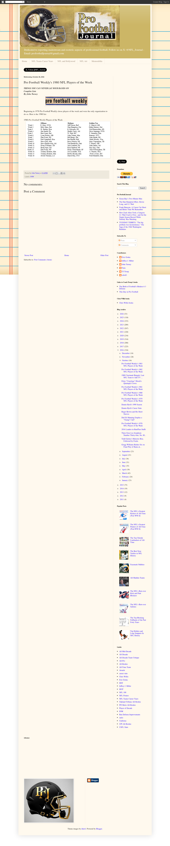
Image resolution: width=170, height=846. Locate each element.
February (125, 476)
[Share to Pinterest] (64, 173)
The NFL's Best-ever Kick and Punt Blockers (138, 593)
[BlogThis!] (56, 173)
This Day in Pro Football (128, 291)
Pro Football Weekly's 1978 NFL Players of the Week (132, 424)
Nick (124, 268)
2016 (122, 350)
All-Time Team (125, 667)
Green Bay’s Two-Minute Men (130, 198)
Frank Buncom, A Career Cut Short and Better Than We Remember (132, 208)
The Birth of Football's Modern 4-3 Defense (132, 287)
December (126, 353)
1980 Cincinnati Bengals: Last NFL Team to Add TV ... (133, 376)
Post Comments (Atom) (43, 259)
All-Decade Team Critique (129, 657)
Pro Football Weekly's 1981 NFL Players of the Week (132, 388)
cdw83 (124, 275)
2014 (122, 488)
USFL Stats (123, 727)
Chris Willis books (126, 302)
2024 (122, 321)
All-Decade (123, 654)
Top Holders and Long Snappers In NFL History (137, 633)
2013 (122, 492)
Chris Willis (123, 676)
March (124, 473)
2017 (122, 346)
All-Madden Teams (137, 577)
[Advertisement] (131, 116)
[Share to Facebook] (61, 173)
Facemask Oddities (137, 564)
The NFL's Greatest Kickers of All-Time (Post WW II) (138, 513)
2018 (122, 342)
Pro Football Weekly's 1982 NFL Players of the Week (132, 370)
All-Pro (122, 661)
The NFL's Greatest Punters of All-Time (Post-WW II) (137, 526)
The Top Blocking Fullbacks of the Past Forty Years (138, 619)
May (124, 466)
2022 (122, 328)
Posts (122, 240)
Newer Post (28, 255)
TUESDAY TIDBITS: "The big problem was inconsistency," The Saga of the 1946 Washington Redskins (131, 225)
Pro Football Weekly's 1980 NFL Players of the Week (132, 393)
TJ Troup (125, 271)
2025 (122, 317)
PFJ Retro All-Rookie (127, 705)
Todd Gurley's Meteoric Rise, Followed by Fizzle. (133, 439)
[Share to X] (59, 173)
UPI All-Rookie (125, 724)
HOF (121, 683)
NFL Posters (124, 695)
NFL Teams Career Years (42, 61)
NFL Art (83, 61)
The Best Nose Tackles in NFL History (136, 553)
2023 (122, 324)
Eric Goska (126, 257)
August (125, 455)
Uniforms (122, 720)
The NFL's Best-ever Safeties (138, 605)
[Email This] (54, 173)
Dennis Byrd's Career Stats (132, 408)
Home (24, 61)
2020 (122, 335)
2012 (122, 495)
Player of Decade (125, 708)
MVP (121, 689)
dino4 (83, 828)
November (126, 356)
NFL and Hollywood (66, 61)
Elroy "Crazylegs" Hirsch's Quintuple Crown (132, 382)
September (126, 451)
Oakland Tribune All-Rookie (130, 701)
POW (32, 176)
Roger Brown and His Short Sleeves (132, 412)
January (125, 480)
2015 (122, 485)
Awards (122, 670)
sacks (121, 717)
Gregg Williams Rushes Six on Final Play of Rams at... (133, 445)
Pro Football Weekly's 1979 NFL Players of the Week (132, 399)
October (125, 360)
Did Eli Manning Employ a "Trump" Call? (132, 418)
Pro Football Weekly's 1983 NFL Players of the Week (132, 364)
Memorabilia (97, 61)
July (124, 458)
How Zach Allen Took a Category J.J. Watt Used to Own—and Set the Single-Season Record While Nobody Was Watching (132, 215)
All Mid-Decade (125, 651)
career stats (123, 673)
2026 (122, 314)
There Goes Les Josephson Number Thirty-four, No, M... (134, 434)
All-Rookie (123, 664)
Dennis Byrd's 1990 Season (132, 404)
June (124, 462)
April (124, 469)
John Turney (126, 264)
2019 (122, 339)
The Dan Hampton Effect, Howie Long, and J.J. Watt (131, 203)
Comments (124, 245)
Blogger (99, 828)
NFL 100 (122, 692)
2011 (122, 499)
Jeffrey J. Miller (128, 261)
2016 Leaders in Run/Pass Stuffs (134, 429)
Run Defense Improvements (129, 714)
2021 (122, 332)
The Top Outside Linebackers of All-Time (137, 540)
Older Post (104, 255)
